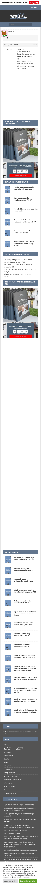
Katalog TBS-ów (19, 748)
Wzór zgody (8, 783)
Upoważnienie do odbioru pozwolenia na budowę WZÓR (24, 244)
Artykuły (6, 745)
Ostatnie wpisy (12, 552)
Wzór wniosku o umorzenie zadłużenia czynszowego (25, 700)
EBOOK (6, 762)
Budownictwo (8, 769)
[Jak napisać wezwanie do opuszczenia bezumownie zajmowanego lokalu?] (8, 671)
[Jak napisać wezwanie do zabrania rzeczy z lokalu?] (8, 660)
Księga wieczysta (9, 773)
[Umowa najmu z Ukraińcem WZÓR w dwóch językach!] (8, 682)
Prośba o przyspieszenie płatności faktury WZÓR (24, 188)
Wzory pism (7, 766)
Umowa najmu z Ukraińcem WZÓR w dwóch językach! (25, 678)
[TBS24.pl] (20, 16)
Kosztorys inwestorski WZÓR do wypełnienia (23, 624)
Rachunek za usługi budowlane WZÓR (22, 635)
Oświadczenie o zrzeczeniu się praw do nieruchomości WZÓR (25, 690)
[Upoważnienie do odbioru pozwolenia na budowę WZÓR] (8, 616)
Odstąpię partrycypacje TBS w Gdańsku (18, 260)
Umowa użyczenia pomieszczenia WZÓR (23, 199)
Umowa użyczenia (10, 793)
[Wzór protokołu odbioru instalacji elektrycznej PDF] (8, 594)
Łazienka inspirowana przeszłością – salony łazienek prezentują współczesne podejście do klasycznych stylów (19, 844)
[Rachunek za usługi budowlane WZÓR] (8, 638)
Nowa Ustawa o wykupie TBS (14, 262)
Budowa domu (8, 755)
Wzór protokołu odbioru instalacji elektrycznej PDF (25, 221)
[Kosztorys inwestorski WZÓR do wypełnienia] (8, 627)
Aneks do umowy (10, 786)
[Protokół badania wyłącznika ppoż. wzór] (8, 583)
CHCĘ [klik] (34, 3)
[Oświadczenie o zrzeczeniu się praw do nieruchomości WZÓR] (8, 692)
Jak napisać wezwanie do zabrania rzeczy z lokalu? (24, 656)
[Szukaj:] (20, 24)
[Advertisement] (20, 97)
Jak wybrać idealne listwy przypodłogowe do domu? (21, 850)
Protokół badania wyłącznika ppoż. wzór (23, 580)
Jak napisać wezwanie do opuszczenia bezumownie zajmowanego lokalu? (25, 668)
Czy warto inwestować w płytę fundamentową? (19, 805)
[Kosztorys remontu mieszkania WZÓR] (8, 649)
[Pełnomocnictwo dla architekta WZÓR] (8, 605)
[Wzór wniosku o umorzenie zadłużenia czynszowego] (8, 703)
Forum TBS (7, 752)
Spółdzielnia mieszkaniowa (13, 780)
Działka (6, 759)
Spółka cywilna (9, 790)
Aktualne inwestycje (7, 748)
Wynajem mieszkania (11, 776)
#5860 (35, 45)
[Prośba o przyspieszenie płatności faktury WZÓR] (8, 562)
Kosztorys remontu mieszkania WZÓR (22, 646)
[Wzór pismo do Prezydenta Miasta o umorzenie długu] (8, 714)
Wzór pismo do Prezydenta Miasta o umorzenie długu (25, 711)
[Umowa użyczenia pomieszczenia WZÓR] (8, 572)
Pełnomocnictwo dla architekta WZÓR (22, 232)
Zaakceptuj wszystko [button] (27, 881)
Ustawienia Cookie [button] (10, 881)
